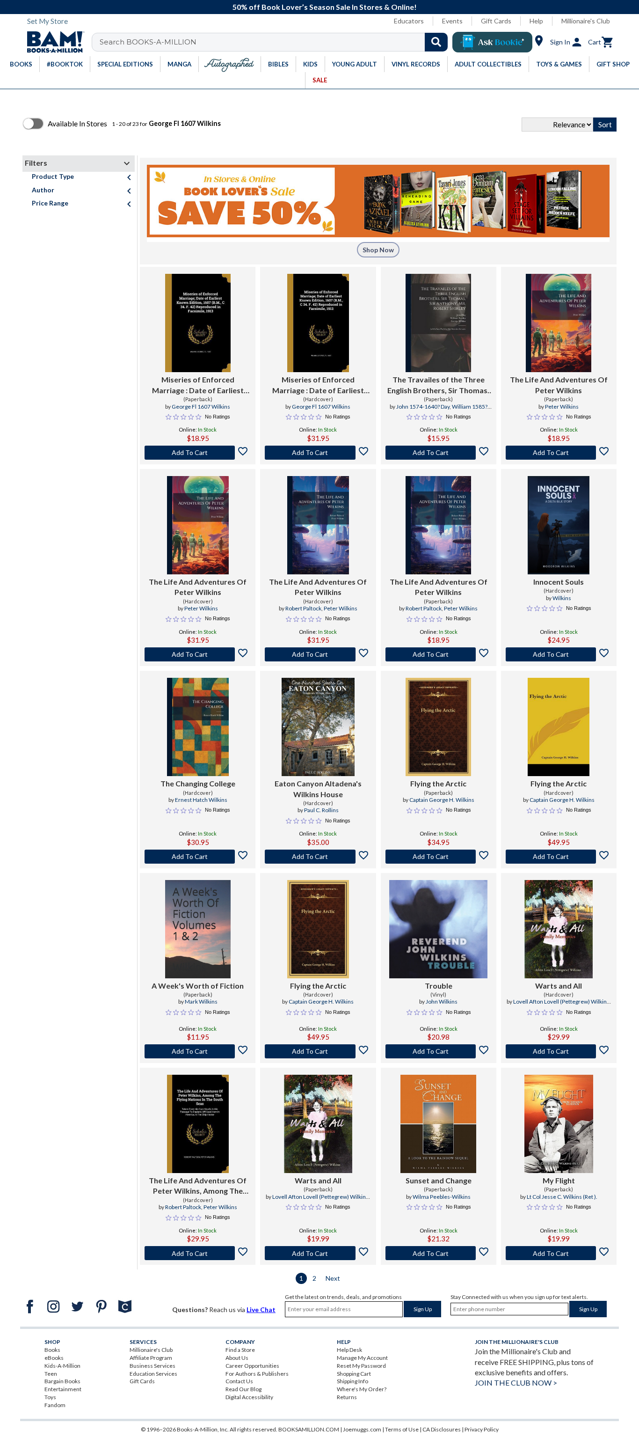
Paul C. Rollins (321, 810)
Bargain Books (62, 1381)
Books (52, 1349)
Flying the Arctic (438, 783)
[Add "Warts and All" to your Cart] (559, 1051)
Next (333, 1278)
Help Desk (349, 1349)
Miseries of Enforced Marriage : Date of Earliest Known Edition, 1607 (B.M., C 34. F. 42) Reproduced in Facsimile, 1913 (197, 385)
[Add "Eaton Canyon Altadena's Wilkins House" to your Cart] (318, 857)
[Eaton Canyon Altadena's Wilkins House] (317, 726)
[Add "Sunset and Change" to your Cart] (438, 1253)
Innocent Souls (558, 581)
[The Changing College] (198, 726)
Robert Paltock (303, 608)
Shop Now (378, 250)
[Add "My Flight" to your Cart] (559, 1253)
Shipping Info (352, 1381)
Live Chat (261, 1309)
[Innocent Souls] (558, 525)
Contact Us (239, 1381)
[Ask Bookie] (492, 42)
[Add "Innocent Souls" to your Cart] (559, 654)
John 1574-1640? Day (423, 406)
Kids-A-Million (62, 1365)
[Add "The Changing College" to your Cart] (198, 857)
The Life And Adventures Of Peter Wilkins (559, 384)
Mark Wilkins (201, 1001)
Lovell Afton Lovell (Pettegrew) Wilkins (561, 1001)
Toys (50, 1397)
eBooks (54, 1357)
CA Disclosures (441, 1429)
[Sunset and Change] (438, 1123)
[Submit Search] (436, 42)
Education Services (153, 1373)
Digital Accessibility (249, 1397)
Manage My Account (362, 1357)
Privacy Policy (482, 1429)
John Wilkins (441, 1001)
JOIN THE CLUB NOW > (516, 1382)
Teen (50, 1373)
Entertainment (62, 1389)
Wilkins (561, 598)
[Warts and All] (558, 929)
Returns (347, 1397)
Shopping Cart (354, 1373)
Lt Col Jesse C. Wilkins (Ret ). (562, 1196)
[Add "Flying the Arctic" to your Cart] (438, 857)
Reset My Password (361, 1365)
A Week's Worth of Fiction (198, 985)
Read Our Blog (243, 1389)
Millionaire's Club (585, 21)
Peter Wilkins (562, 406)
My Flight (559, 1180)
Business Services (152, 1365)
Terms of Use (402, 1429)
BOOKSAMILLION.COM (308, 1429)
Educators (409, 21)
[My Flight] (558, 1123)
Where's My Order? (361, 1389)
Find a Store (240, 1349)
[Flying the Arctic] (438, 726)
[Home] (52, 42)
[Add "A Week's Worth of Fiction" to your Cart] (198, 1051)
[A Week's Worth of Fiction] (198, 929)
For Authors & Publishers (257, 1373)
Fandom (54, 1405)
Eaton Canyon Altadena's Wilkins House (318, 788)
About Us (236, 1357)
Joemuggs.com (362, 1429)
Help (536, 21)
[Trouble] (438, 929)
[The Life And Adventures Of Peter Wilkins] (558, 322)
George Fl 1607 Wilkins (201, 406)
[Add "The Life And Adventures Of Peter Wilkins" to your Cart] (559, 453)
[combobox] (275, 42)
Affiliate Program (151, 1357)
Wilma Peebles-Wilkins (442, 1196)
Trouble (438, 985)
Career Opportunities (252, 1365)
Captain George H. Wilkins (441, 799)
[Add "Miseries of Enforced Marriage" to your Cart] (198, 453)
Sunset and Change (439, 1180)
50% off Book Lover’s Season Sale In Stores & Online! (324, 6)
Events (452, 21)
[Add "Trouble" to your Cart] (438, 1051)
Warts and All (558, 985)
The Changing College (197, 783)
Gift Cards (496, 21)
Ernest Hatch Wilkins (201, 799)
